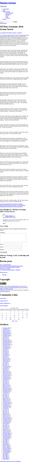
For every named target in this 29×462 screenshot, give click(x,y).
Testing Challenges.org (5, 303)
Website (2, 249)
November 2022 (6, 342)
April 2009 (5, 443)
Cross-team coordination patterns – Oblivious (10, 269)
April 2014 (5, 370)
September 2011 (6, 406)
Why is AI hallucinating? (5, 264)
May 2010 (5, 426)
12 (26, 313)
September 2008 (6, 451)
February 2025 (6, 330)
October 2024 (6, 334)
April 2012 (5, 397)
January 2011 (6, 416)
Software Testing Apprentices (14, 206)
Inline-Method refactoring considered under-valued (11, 266)
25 (22, 317)
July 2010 (5, 424)
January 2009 (6, 447)
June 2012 (5, 394)
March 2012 (5, 398)
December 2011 (6, 402)
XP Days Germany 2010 (8, 35)
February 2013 (6, 385)
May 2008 (5, 456)
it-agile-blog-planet (4, 204)
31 (18, 319)
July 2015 (5, 362)
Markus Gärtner (8, 2)
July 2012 (5, 393)
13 (2, 315)
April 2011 (5, 412)
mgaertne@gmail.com (5, 291)
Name (2, 244)
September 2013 (6, 378)
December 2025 (6, 328)
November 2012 (6, 389)
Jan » (16, 321)
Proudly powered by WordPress (14, 461)
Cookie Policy (6, 9)
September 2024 (6, 335)
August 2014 (6, 367)
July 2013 (5, 380)
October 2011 (6, 405)
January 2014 (6, 374)
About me (8, 18)
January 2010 (6, 432)
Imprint (4, 19)
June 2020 (5, 352)
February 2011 (6, 415)
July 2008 (5, 453)
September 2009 (6, 437)
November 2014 (6, 366)
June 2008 (5, 455)
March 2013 (5, 384)
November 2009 (6, 434)
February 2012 (6, 399)
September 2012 (6, 390)
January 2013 (6, 387)
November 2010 (6, 419)
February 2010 (6, 430)
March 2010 (5, 429)
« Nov (13, 321)
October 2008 (6, 450)
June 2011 (5, 410)
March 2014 (5, 371)
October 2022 (6, 343)
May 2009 (5, 442)
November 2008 (6, 448)
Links (7, 16)
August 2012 (6, 392)
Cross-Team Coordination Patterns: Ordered (9, 267)
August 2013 (6, 379)
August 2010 (6, 423)
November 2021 (6, 347)
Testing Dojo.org (4, 300)
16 (14, 315)
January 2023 (6, 339)
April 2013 (5, 383)
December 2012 (6, 388)
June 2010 (5, 425)
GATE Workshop (4, 305)
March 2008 (5, 459)
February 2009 (6, 446)
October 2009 (6, 435)
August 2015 (6, 361)
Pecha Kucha (23, 35)
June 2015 (5, 363)
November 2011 (6, 403)
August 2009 (6, 438)
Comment (2, 232)
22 (10, 317)
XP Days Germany (18, 204)
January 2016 (6, 360)
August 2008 (6, 452)
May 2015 (5, 365)
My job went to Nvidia (5, 268)
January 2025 (6, 331)
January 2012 (6, 401)
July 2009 (5, 439)
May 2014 (5, 369)
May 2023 (5, 338)
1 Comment (19, 32)
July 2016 (5, 356)
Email (1, 247)
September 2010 (6, 421)
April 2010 (5, 428)
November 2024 (6, 333)
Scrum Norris (3, 36)
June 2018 (5, 353)
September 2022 (6, 344)
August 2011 (6, 407)
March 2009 (5, 444)
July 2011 (5, 408)
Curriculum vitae (9, 12)
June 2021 (5, 351)
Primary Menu (3, 6)
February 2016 (6, 358)
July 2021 (5, 349)
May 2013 (5, 381)
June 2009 (5, 441)
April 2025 (5, 329)
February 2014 (6, 372)
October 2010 (6, 420)
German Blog (3, 298)
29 (10, 319)
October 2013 (6, 376)
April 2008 (5, 457)
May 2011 (5, 411)
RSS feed (4, 274)
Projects (7, 15)
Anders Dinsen (9, 216)
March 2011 (5, 414)
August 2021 (6, 348)
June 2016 (5, 357)
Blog (4, 10)
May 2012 (5, 396)
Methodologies (3, 23)
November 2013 (6, 375)
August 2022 (6, 346)
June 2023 (5, 337)
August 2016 (6, 355)
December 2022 (6, 340)
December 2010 (6, 417)
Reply (4, 223)
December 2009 (6, 433)
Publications (8, 14)
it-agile (8, 39)
